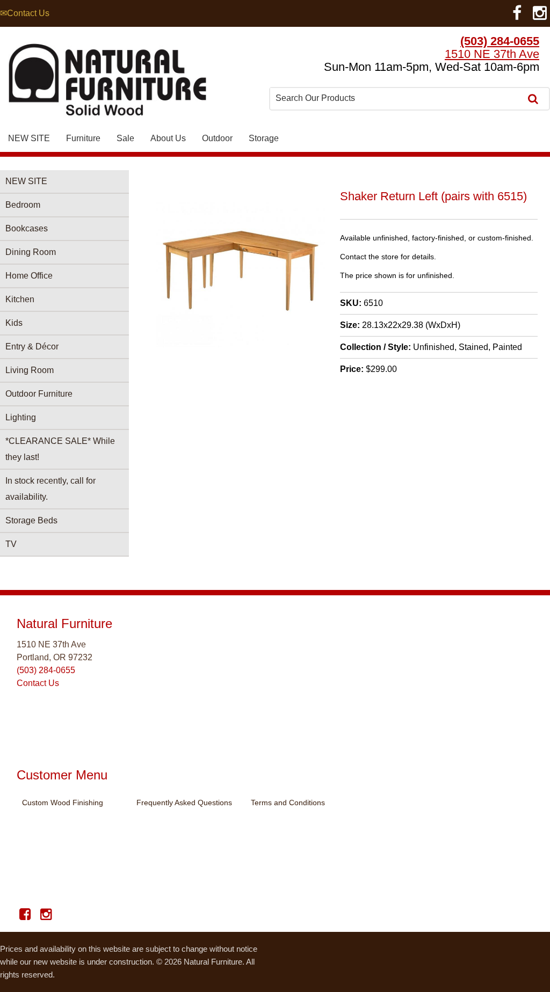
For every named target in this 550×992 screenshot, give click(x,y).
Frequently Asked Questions (184, 802)
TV (11, 544)
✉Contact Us (24, 13)
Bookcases (26, 228)
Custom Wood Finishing (62, 802)
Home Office (29, 275)
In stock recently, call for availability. (50, 488)
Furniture (83, 138)
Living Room (29, 370)
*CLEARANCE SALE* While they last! (60, 449)
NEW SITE (29, 138)
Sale (125, 138)
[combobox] (396, 98)
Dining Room (30, 252)
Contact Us (38, 683)
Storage (264, 138)
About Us (168, 138)
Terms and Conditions (288, 802)
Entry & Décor (32, 346)
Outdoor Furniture (39, 393)
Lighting (20, 417)
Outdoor (217, 138)
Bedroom (22, 204)
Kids (14, 322)
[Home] (107, 82)
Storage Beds (31, 520)
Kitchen (19, 299)
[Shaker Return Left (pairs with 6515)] (240, 344)
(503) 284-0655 (499, 41)
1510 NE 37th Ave (492, 54)
